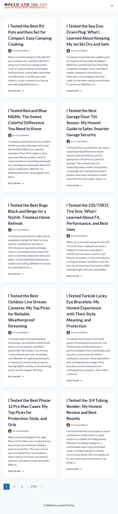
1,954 (34, 486)
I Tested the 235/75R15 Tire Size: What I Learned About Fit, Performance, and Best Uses (87, 217)
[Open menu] (112, 5)
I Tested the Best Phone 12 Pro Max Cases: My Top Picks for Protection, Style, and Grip (29, 412)
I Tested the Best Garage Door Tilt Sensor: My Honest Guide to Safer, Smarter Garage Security (87, 122)
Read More (16, 91)
